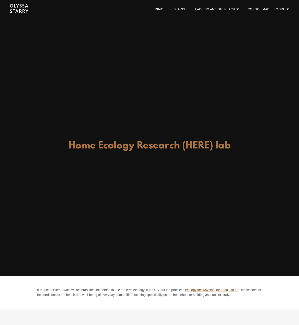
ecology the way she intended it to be (211, 290)
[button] (216, 9)
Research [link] (178, 9)
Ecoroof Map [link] (257, 9)
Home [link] (158, 9)
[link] (59, 11)
